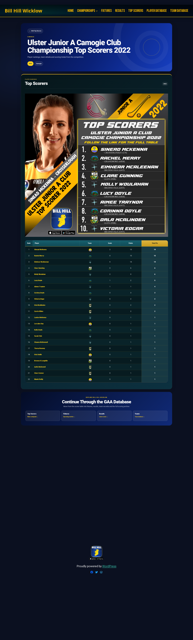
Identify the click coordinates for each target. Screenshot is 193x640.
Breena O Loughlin (41, 361)
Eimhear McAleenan (41, 262)
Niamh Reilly (38, 379)
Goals (110, 243)
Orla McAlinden (39, 305)
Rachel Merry (39, 256)
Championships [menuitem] (86, 11)
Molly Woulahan (40, 274)
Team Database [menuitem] (179, 11)
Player (37, 243)
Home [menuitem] (71, 11)
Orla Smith (38, 354)
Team (90, 243)
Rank (28, 243)
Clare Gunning (39, 268)
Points (131, 243)
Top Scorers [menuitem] (135, 11)
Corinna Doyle (39, 293)
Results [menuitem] (120, 11)
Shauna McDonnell (41, 342)
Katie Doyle (38, 330)
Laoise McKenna (40, 317)
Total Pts (155, 243)
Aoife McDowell (40, 367)
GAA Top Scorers (35, 31)
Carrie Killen (38, 311)
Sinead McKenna (40, 249)
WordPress (109, 566)
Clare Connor (39, 373)
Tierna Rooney (39, 348)
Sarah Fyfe (38, 336)
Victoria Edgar (39, 299)
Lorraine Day (38, 324)
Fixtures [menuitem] (106, 11)
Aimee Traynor (39, 287)
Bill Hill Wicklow (23, 10)
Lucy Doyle (38, 280)
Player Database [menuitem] (157, 11)
